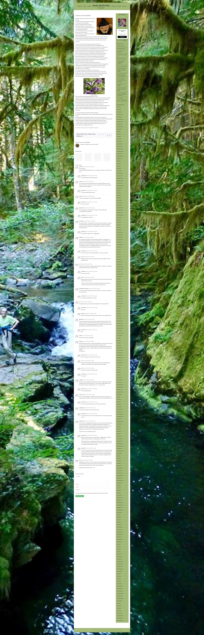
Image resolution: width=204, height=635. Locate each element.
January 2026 (119, 116)
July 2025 (118, 131)
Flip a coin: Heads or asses (122, 66)
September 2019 (120, 303)
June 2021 (119, 251)
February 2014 (119, 468)
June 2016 (119, 399)
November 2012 (120, 505)
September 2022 (120, 215)
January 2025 (119, 146)
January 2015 (119, 441)
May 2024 (119, 166)
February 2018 (119, 350)
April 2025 (119, 138)
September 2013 (120, 480)
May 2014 (119, 460)
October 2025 (119, 124)
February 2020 (119, 291)
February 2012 (119, 527)
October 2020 (119, 271)
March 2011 (119, 554)
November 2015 (120, 416)
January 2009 (119, 618)
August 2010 (119, 571)
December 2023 (120, 178)
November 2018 (120, 328)
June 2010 (119, 576)
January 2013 (119, 500)
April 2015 (119, 433)
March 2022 (119, 229)
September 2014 (120, 451)
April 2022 (119, 227)
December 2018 (120, 325)
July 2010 (118, 573)
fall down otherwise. (94, 177)
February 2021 (119, 261)
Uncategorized (90, 127)
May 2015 (119, 431)
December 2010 (120, 561)
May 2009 (119, 608)
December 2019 (120, 296)
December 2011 (120, 532)
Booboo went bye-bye (121, 48)
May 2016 (119, 401)
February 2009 (119, 615)
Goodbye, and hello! (120, 46)
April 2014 (119, 463)
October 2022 (119, 212)
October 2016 (119, 389)
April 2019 (119, 315)
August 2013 (119, 482)
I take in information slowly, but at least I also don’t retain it (121, 80)
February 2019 (119, 320)
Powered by (120, 40)
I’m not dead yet (120, 98)
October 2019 (119, 301)
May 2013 (119, 490)
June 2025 (119, 134)
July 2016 (118, 396)
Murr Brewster (78, 127)
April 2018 (119, 345)
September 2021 (120, 244)
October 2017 (119, 360)
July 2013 (118, 485)
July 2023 (118, 190)
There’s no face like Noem (121, 100)
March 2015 (119, 436)
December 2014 (120, 443)
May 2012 (119, 519)
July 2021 (118, 249)
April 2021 (119, 256)
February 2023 (119, 202)
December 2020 (120, 266)
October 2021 (119, 242)
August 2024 (119, 158)
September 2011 (120, 539)
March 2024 (119, 170)
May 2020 (119, 283)
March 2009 (119, 613)
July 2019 (118, 308)
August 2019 (119, 306)
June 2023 (119, 193)
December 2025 (120, 119)
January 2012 (119, 529)
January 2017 (119, 382)
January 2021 (119, 264)
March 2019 (119, 318)
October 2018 (119, 330)
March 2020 (119, 288)
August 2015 (119, 424)
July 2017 (118, 367)
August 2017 (119, 365)
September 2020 (120, 274)
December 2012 (120, 502)
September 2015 (120, 421)
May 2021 (119, 254)
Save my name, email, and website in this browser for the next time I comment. (92, 493)
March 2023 (119, 200)
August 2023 (119, 188)
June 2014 (119, 458)
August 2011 (119, 541)
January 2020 (119, 293)
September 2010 (120, 568)
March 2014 (119, 465)
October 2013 (119, 478)
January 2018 (119, 352)
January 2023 (119, 205)
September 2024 (120, 156)
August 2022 (119, 217)
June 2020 (119, 281)
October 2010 (119, 566)
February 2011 (119, 556)
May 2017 (119, 372)
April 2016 (119, 404)
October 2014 (119, 448)
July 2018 (118, 337)
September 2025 (120, 126)
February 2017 (119, 379)
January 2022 (119, 234)
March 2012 (119, 524)
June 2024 (119, 163)
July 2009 (118, 603)
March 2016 (119, 406)
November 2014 (120, 446)
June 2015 (119, 428)
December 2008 (120, 620)
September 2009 (120, 598)
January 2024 (119, 175)
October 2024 (119, 153)
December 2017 (120, 355)
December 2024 (120, 148)
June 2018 (119, 340)
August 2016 (119, 394)
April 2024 (119, 168)
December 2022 (120, 207)
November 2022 (120, 210)
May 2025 (119, 136)
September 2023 (120, 185)
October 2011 (119, 536)
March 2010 (119, 583)
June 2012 (119, 517)
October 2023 (119, 183)
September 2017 (120, 362)
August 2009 (119, 600)
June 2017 (119, 369)
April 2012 (119, 522)
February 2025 (119, 143)
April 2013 (119, 492)
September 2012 (120, 509)
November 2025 (120, 121)
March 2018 (119, 347)
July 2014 (118, 455)
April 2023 (119, 197)
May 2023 (119, 195)
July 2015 (118, 426)
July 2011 (118, 544)
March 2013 (119, 495)
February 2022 (119, 232)
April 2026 (119, 109)
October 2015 (119, 419)
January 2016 (119, 411)
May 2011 (119, 549)
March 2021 (119, 259)
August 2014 (119, 453)
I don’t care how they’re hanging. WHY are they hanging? (121, 70)
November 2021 (120, 239)
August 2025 (119, 129)
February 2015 (119, 438)
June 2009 (119, 605)
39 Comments (96, 127)
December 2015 (120, 414)
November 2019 (120, 298)
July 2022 (118, 220)
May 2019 (119, 313)
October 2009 (119, 595)
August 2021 (119, 247)
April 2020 (119, 286)
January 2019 (119, 323)
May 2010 (119, 578)
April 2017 (119, 374)
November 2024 (120, 151)
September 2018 (120, 333)
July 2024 (118, 161)
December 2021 (120, 237)
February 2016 (119, 409)
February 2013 (119, 497)
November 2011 (120, 534)
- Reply (93, 166)
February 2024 (119, 173)
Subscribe (122, 36)
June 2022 (119, 222)
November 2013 (120, 475)
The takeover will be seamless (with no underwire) (120, 62)
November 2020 (120, 269)
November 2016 (120, 387)
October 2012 (119, 507)
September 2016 (120, 392)
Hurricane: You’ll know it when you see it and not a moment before (122, 94)
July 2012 (118, 514)
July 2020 (118, 278)
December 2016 (120, 384)
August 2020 (119, 276)
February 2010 (119, 586)
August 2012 (119, 512)
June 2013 (119, 487)
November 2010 (120, 564)
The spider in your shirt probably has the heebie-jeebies (121, 89)
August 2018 (119, 335)
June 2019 (119, 310)
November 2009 (120, 593)
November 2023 (120, 180)
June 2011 (119, 546)
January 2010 (119, 588)
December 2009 (120, 591)
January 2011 (119, 559)
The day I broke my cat (121, 58)
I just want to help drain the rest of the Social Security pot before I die (121, 75)
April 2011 (119, 551)
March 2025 (119, 141)
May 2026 (119, 107)
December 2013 (120, 473)
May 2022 (119, 224)
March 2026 (119, 111)
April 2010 (119, 581)
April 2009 (119, 610)
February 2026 (119, 114)
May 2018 (119, 342)
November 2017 (120, 357)
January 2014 (119, 470)
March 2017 (119, 377)
